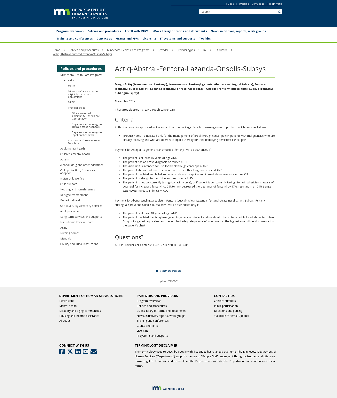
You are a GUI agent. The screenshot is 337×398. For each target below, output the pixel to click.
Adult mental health (72, 148)
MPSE (71, 102)
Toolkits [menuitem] (205, 38)
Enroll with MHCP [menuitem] (137, 31)
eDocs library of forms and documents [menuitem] (180, 31)
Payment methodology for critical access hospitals (87, 125)
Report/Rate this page (169, 270)
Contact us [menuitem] (104, 38)
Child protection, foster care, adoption (78, 171)
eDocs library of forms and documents (161, 311)
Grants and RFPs (147, 326)
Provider (163, 50)
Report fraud (274, 3)
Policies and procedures (84, 50)
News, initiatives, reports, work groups (161, 316)
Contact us (258, 3)
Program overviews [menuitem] (70, 31)
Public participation (226, 306)
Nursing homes (70, 233)
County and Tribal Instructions (79, 244)
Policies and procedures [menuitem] (104, 31)
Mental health (68, 306)
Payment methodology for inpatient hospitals (87, 133)
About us (65, 320)
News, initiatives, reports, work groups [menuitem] (238, 31)
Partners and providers (157, 296)
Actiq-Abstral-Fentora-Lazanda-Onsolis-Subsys (82, 54)
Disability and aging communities (80, 311)
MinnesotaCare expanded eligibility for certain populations (83, 94)
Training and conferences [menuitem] (74, 38)
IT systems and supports (152, 335)
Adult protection (70, 211)
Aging (63, 227)
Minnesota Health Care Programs (128, 50)
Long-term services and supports (81, 216)
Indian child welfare (72, 178)
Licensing (142, 330)
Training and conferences (153, 320)
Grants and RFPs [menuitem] (127, 38)
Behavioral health (71, 200)
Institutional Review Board (76, 222)
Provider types (186, 50)
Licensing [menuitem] (149, 38)
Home (56, 50)
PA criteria (221, 50)
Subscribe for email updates (231, 316)
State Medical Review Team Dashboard (84, 142)
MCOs (71, 86)
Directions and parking (228, 311)
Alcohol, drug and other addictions (82, 165)
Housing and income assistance (79, 316)
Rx (204, 50)
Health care (66, 301)
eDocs (230, 3)
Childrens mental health (75, 154)
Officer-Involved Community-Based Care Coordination (86, 115)
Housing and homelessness (77, 189)
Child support (68, 184)
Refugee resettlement (74, 195)
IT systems (242, 3)
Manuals (65, 238)
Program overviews (149, 301)
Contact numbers (225, 301)
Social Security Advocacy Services (81, 206)
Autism (64, 159)
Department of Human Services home (91, 296)
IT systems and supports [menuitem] (177, 38)
